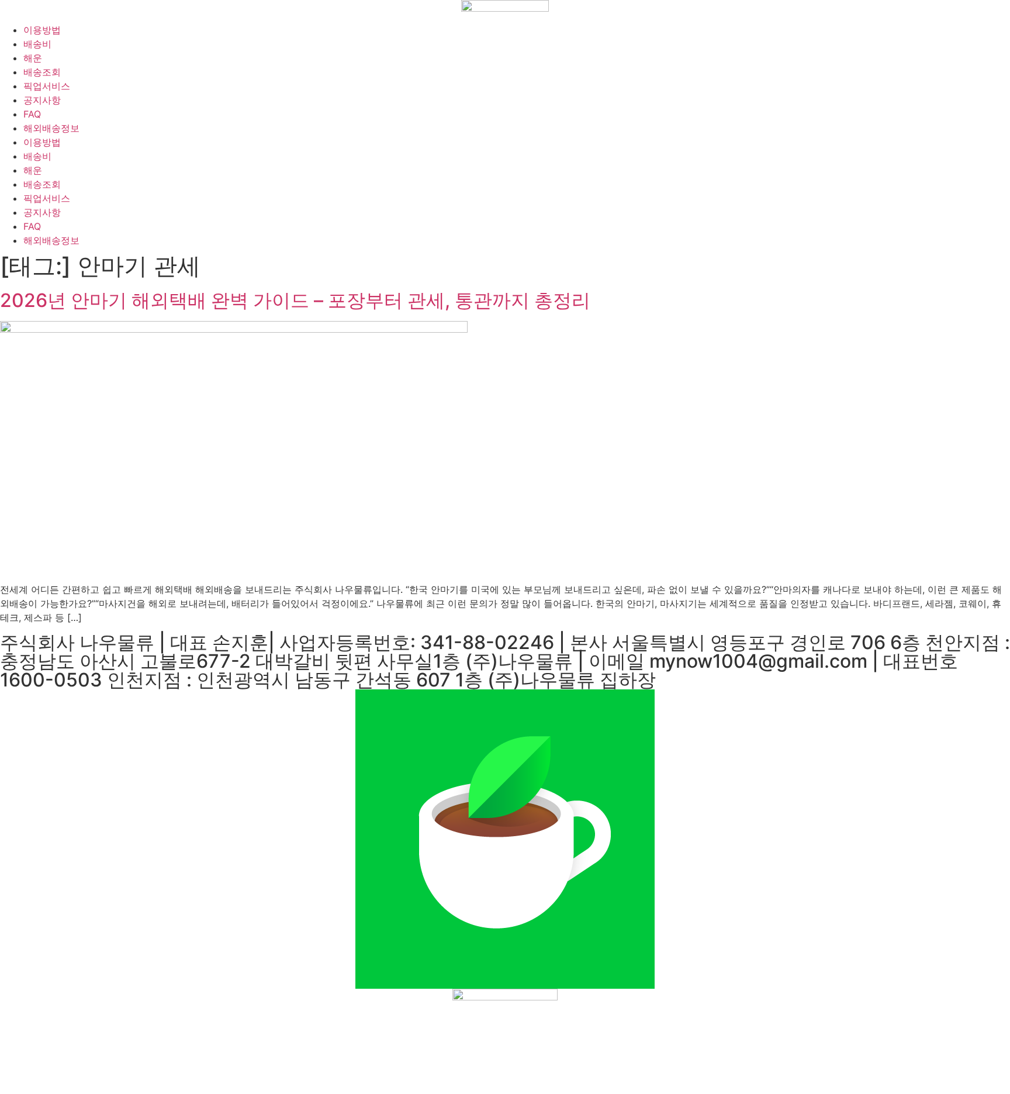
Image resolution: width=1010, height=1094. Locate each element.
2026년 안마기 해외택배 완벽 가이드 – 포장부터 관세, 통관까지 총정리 (295, 300)
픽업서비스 (46, 86)
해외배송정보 (51, 128)
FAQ (32, 114)
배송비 (37, 44)
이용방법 (42, 30)
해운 (32, 58)
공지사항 (42, 100)
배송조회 (42, 72)
